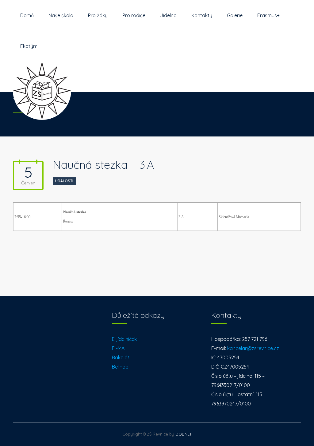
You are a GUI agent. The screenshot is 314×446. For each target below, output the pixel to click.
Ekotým (28, 46)
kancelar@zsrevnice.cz (253, 348)
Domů (27, 15)
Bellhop (120, 367)
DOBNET (183, 434)
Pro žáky (98, 15)
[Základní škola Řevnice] (42, 76)
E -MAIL (120, 348)
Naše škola (60, 15)
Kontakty (201, 15)
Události (64, 181)
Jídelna (168, 15)
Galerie (235, 15)
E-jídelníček (124, 339)
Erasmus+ (268, 15)
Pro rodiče (133, 15)
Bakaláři (121, 357)
